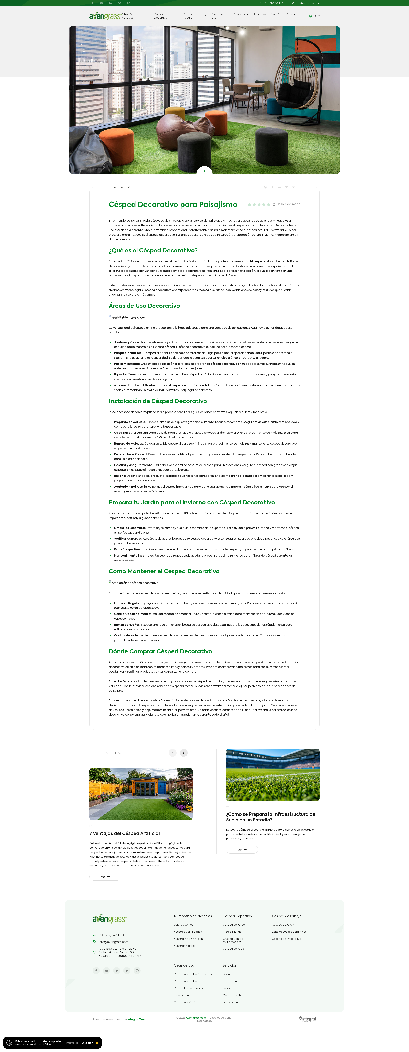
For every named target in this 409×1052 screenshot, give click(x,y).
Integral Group (137, 1019)
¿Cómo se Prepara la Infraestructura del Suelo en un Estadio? (271, 816)
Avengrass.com (196, 1017)
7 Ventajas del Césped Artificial (124, 833)
